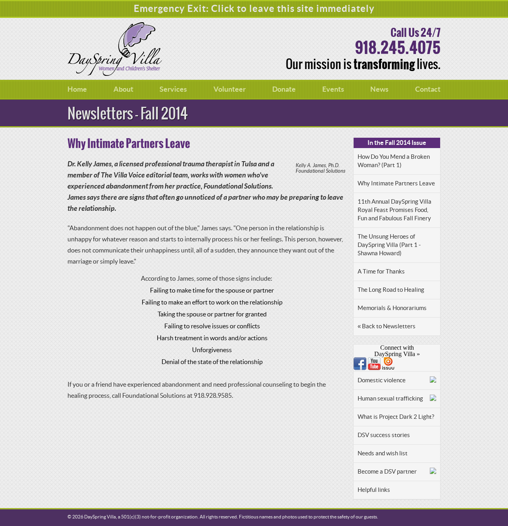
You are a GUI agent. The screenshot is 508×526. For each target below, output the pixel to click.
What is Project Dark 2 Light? (396, 417)
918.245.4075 (398, 48)
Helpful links (374, 490)
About (123, 89)
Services (173, 89)
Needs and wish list (383, 454)
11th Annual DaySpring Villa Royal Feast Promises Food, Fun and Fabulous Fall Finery (394, 210)
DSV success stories (384, 435)
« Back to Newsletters (387, 326)
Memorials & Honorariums (392, 308)
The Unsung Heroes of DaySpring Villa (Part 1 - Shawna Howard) (389, 245)
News (379, 89)
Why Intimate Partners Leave (396, 184)
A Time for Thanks (381, 272)
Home (77, 89)
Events (333, 89)
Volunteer (230, 89)
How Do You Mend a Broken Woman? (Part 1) (394, 161)
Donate (284, 89)
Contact (428, 89)
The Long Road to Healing (391, 290)
